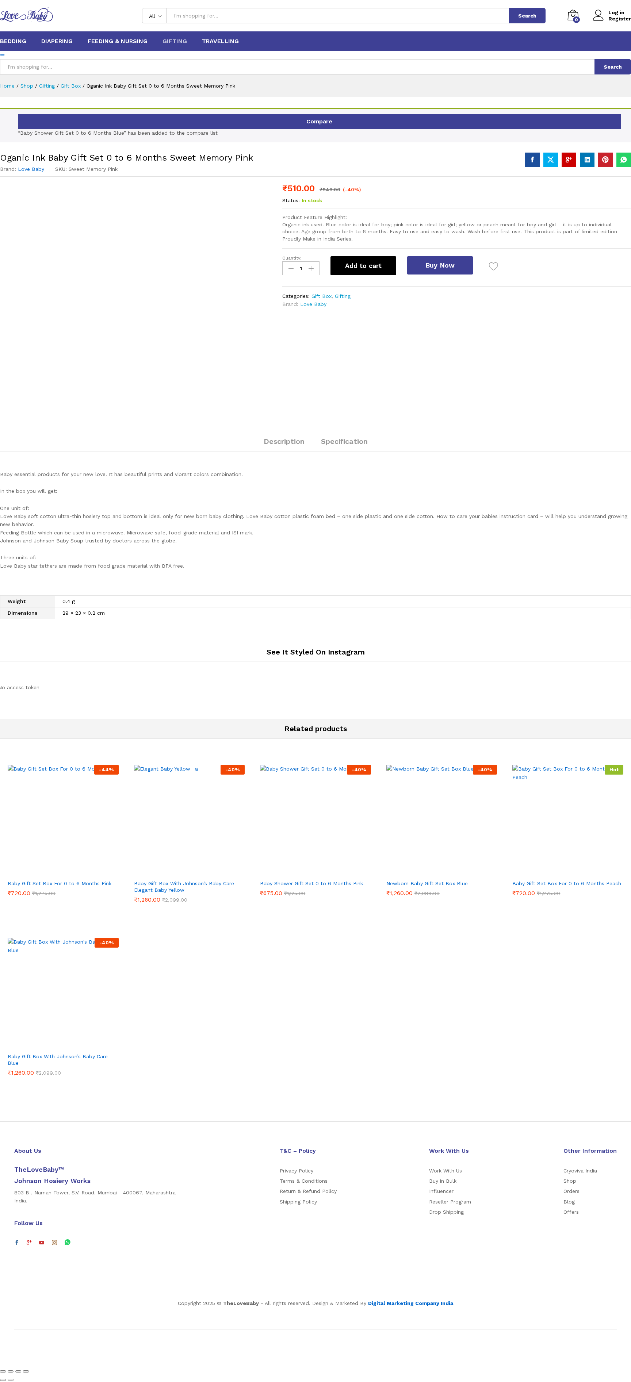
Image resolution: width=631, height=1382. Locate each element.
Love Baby (31, 169)
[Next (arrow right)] (11, 1380)
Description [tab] (284, 441)
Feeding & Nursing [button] (118, 41)
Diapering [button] (57, 41)
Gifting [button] (174, 41)
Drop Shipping (446, 1212)
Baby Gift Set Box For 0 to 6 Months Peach (566, 883)
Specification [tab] (344, 441)
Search (527, 16)
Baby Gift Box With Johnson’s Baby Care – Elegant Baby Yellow (186, 886)
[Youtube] (41, 1243)
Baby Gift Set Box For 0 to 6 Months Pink (59, 883)
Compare (319, 121)
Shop (569, 1181)
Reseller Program (450, 1202)
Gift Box (321, 296)
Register (619, 19)
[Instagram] (54, 1243)
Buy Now (440, 265)
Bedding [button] (13, 41)
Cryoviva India (580, 1171)
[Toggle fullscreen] (18, 1371)
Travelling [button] (220, 41)
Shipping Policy (298, 1202)
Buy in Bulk (442, 1181)
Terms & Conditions (304, 1181)
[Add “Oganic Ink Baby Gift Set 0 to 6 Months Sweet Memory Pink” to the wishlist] (493, 267)
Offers (571, 1212)
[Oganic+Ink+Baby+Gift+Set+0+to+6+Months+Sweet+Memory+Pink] (550, 160)
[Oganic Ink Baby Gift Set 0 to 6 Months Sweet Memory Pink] (532, 160)
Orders (571, 1191)
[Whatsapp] (67, 1242)
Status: (291, 200)
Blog (569, 1202)
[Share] (11, 1371)
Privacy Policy (296, 1171)
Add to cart (363, 265)
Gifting (343, 296)
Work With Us (445, 1171)
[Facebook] (17, 1243)
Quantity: (291, 258)
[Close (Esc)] (3, 1371)
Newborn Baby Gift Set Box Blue (427, 883)
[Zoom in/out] (26, 1371)
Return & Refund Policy (308, 1191)
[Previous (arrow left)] (3, 1380)
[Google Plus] (29, 1243)
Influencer (441, 1191)
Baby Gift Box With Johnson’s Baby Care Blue (58, 1059)
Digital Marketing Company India (410, 1303)
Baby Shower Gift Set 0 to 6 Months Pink (311, 883)
